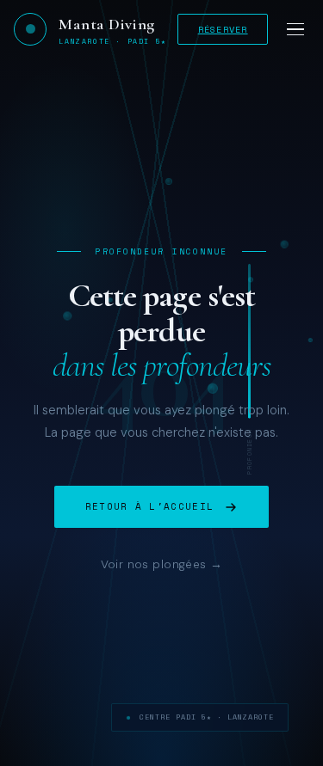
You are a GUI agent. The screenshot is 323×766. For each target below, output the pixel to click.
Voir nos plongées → (162, 564)
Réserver (223, 29)
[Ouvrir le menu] (295, 28)
